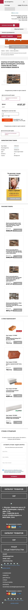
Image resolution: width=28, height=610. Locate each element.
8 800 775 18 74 (22, 5)
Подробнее (14, 219)
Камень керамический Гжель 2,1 (14, 364)
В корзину (7, 120)
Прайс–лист (6, 558)
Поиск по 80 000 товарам (19, 46)
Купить (19, 230)
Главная (3, 50)
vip (19, 36)
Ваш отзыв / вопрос (7, 462)
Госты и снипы (7, 582)
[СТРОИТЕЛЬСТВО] (16, 53)
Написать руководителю (8, 32)
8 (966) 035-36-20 (14, 193)
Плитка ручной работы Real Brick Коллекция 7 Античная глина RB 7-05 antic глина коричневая (13, 225)
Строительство (8, 561)
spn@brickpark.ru (14, 195)
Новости (5, 575)
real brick (16, 147)
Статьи (5, 580)
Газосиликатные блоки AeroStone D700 (12, 391)
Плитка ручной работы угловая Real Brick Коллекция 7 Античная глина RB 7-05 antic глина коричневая (14, 251)
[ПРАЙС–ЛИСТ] (22, 44)
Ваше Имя (5, 451)
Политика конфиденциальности (14, 587)
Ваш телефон (5, 457)
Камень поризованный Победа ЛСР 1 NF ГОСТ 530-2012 (13, 338)
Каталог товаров (14, 489)
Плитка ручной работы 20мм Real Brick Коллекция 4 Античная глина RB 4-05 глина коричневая (14, 304)
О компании (7, 573)
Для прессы (6, 577)
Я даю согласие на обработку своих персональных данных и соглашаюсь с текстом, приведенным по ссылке (13, 471)
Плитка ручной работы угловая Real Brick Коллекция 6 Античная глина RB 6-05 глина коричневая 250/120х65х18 (13, 279)
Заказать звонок (15, 198)
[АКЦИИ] (10, 44)
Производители (8, 556)
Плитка (7, 50)
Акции (5, 554)
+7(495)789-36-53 (12, 513)
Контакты (6, 584)
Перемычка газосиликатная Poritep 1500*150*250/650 (13, 418)
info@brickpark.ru (15, 515)
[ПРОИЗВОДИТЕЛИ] (16, 44)
